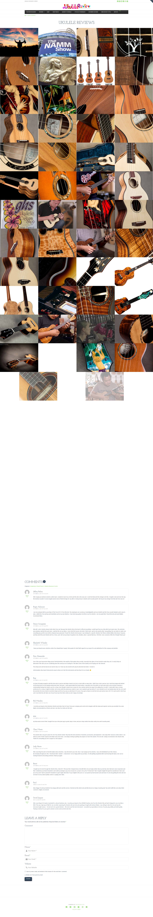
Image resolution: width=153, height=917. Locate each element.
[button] (151, 1)
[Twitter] (120, 1)
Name (28, 847)
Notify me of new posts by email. (34, 875)
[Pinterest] (127, 1)
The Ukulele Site (79, 904)
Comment (29, 826)
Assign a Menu (76, 909)
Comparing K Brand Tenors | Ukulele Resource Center (44, 586)
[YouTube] (122, 1)
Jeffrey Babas (38, 592)
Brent (35, 764)
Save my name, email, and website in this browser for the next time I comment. (46, 871)
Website (28, 864)
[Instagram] (125, 1)
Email (27, 855)
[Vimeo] (123, 1)
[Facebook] (118, 1)
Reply (27, 595)
